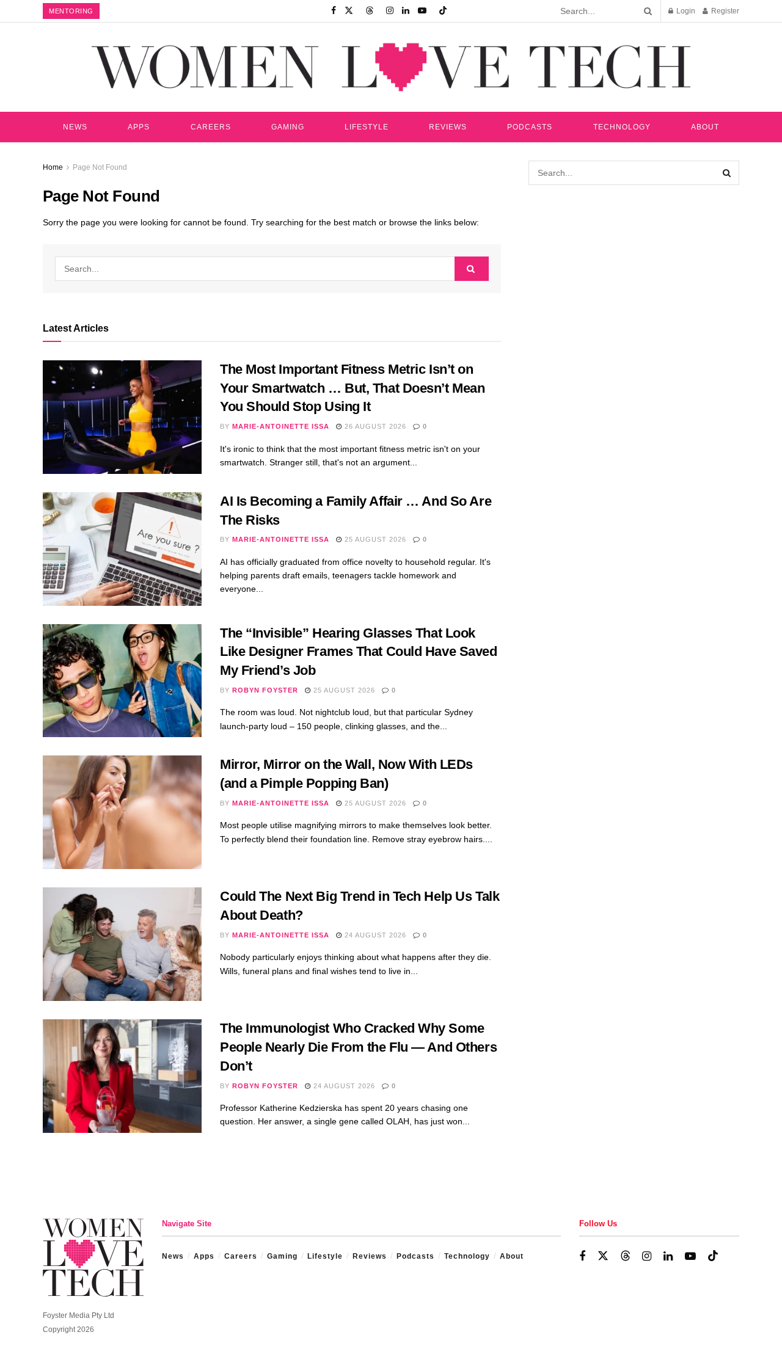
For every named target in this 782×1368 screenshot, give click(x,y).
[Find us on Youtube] (422, 11)
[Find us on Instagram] (389, 11)
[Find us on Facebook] (333, 11)
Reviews (448, 127)
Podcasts (529, 127)
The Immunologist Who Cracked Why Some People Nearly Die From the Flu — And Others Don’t (358, 1047)
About (705, 127)
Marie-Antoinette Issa (280, 426)
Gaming (287, 127)
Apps (139, 127)
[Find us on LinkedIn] (405, 11)
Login (684, 11)
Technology (622, 127)
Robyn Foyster (265, 690)
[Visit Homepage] (391, 67)
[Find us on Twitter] (349, 11)
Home (53, 167)
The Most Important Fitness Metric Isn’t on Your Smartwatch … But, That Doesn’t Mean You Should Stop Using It (352, 388)
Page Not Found (100, 167)
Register (724, 11)
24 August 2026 (374, 935)
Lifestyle (367, 127)
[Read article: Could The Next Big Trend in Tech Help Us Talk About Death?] (122, 944)
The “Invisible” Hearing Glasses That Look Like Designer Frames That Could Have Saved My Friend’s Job (358, 652)
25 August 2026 (374, 539)
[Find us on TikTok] (443, 11)
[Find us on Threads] (370, 11)
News (75, 127)
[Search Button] (646, 11)
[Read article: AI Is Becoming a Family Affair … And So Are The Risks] (122, 549)
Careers (211, 127)
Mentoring (71, 11)
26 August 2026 (374, 426)
